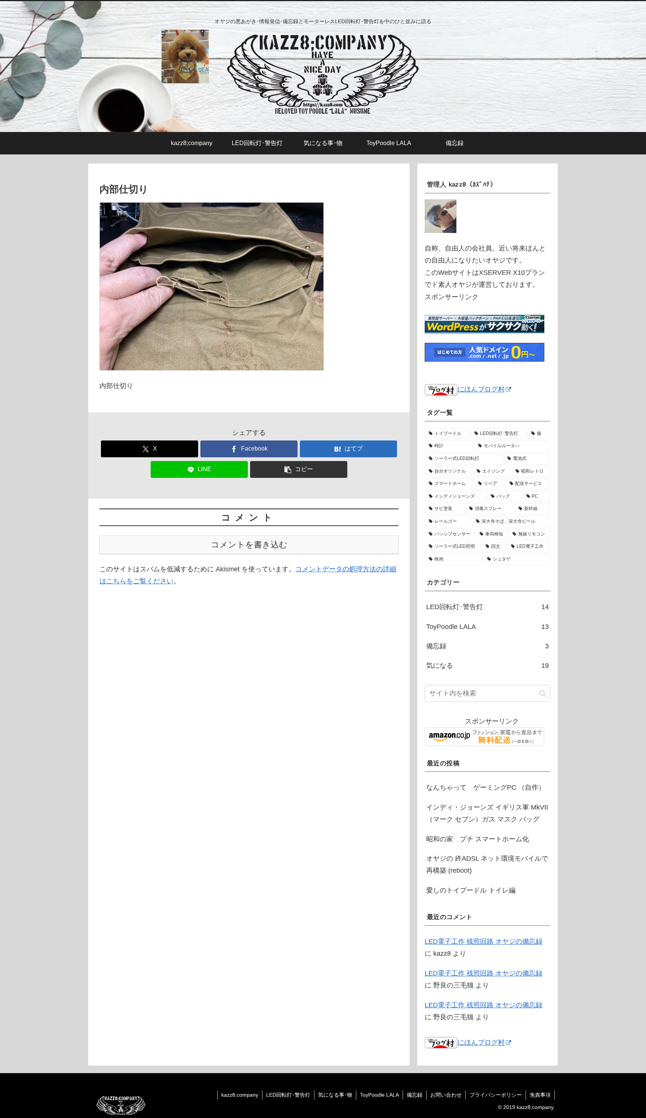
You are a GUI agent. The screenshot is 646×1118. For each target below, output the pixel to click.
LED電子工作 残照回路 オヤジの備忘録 (483, 941)
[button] (298, 469)
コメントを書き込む (249, 544)
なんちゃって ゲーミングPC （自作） (485, 787)
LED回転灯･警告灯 (288, 1095)
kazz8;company (239, 1095)
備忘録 (414, 1095)
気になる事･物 (335, 1095)
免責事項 (540, 1095)
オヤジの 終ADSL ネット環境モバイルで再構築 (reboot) (487, 864)
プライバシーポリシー (496, 1095)
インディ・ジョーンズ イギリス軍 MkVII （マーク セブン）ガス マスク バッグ (487, 813)
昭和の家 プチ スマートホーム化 (477, 839)
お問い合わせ (446, 1095)
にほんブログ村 (481, 389)
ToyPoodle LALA (379, 1095)
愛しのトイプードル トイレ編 (471, 890)
